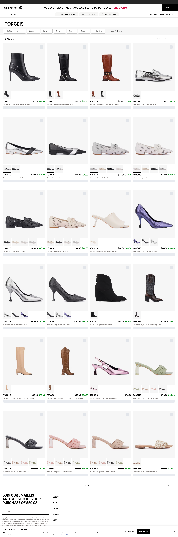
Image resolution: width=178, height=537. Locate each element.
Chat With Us (163, 14)
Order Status (153, 14)
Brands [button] (96, 7)
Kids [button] (68, 7)
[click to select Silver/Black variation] (7, 169)
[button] (10, 14)
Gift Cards (171, 14)
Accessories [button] (81, 7)
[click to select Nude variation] (102, 169)
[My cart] (158, 7)
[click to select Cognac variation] (59, 95)
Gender (32, 31)
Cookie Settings (129, 531)
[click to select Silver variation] (137, 95)
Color (83, 31)
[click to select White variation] (119, 169)
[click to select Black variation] (7, 95)
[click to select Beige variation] (7, 389)
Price (45, 31)
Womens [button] (48, 7)
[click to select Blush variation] (154, 389)
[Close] (174, 531)
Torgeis (6, 19)
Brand (58, 31)
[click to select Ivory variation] (94, 242)
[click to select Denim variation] (137, 315)
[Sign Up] (47, 512)
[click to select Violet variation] (137, 242)
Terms (43, 525)
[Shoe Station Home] (13, 7)
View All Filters (116, 31)
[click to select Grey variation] (94, 169)
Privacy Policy (65, 535)
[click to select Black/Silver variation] (16, 169)
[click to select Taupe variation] (145, 389)
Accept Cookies (143, 531)
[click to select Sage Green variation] (137, 389)
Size (70, 31)
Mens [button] (60, 7)
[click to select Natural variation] (137, 462)
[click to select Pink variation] (94, 389)
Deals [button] (107, 7)
